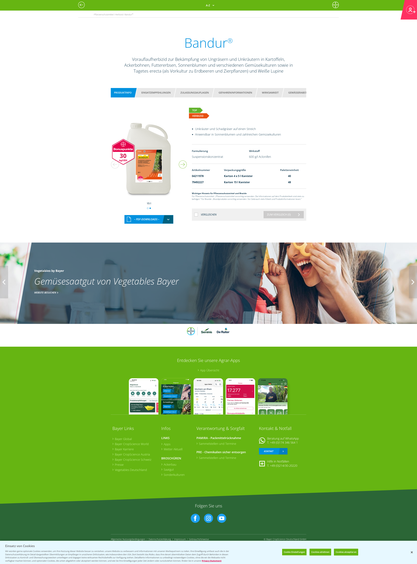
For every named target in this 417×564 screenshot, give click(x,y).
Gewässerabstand (300, 92)
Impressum (180, 539)
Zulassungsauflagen (194, 92)
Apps (167, 444)
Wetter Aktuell (173, 449)
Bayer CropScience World (132, 444)
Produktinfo (123, 92)
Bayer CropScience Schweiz (133, 460)
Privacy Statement (212, 560)
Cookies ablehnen (320, 551)
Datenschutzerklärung (160, 539)
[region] (208, 552)
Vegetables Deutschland (131, 470)
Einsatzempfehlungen (156, 92)
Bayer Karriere (124, 449)
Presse (119, 465)
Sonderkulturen (174, 475)
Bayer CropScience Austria (132, 454)
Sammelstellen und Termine (217, 444)
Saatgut (169, 469)
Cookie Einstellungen (294, 551)
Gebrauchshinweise (199, 539)
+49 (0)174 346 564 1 (284, 442)
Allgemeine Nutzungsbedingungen (128, 539)
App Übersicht (209, 370)
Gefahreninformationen (235, 92)
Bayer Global (123, 439)
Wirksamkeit (270, 92)
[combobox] (148, 219)
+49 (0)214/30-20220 (283, 466)
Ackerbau (170, 464)
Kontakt (268, 451)
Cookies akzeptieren (346, 551)
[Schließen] (411, 552)
